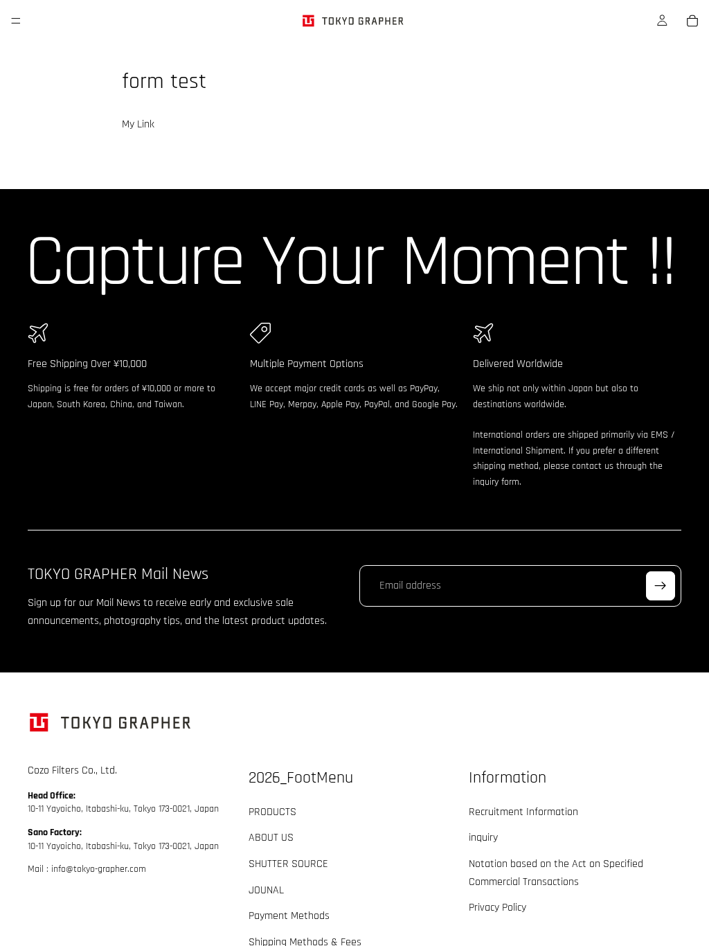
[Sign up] (660, 585)
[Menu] (16, 21)
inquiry (483, 837)
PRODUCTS (272, 811)
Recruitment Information (523, 811)
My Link (138, 124)
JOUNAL (266, 889)
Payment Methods (289, 916)
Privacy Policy (497, 907)
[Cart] (692, 21)
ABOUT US (271, 837)
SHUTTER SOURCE (288, 864)
